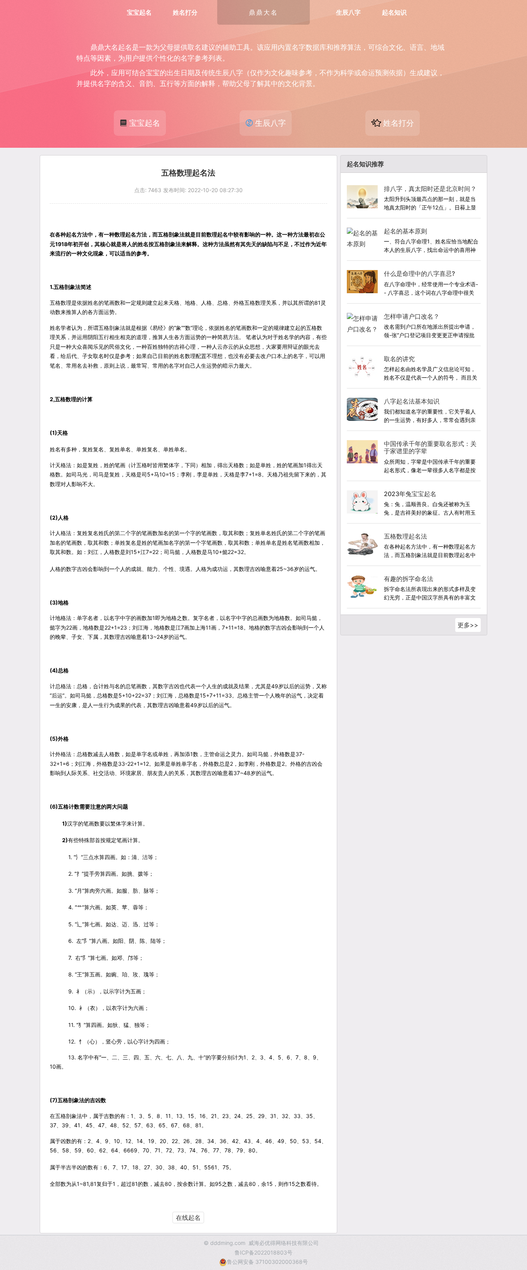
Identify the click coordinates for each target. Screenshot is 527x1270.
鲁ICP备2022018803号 (263, 1252)
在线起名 (188, 1217)
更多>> (468, 625)
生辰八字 (348, 12)
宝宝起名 (139, 12)
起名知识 (394, 12)
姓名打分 (185, 12)
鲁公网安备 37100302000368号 (267, 1261)
